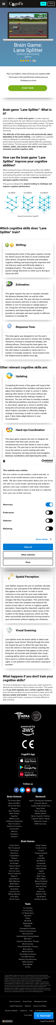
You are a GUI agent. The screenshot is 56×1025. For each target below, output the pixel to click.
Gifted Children (27, 962)
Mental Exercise (27, 951)
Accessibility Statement (43, 1011)
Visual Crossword (14, 873)
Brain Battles (27, 964)
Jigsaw (41, 871)
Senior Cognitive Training (40, 816)
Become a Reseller (11, 1011)
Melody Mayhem (14, 894)
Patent (27, 918)
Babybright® (27, 923)
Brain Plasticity (14, 811)
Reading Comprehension (28, 959)
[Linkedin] (39, 790)
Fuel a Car (41, 873)
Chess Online (14, 845)
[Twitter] (22, 790)
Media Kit (28, 1006)
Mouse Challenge (41, 881)
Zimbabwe (8, 1021)
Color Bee (41, 858)
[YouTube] (28, 790)
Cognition (14, 816)
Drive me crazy (14, 871)
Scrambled (14, 889)
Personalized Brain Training (28, 946)
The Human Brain (14, 801)
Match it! (14, 876)
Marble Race (14, 884)
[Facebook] (16, 790)
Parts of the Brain (14, 806)
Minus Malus (41, 879)
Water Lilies (41, 891)
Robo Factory (14, 861)
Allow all (28, 547)
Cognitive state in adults (40, 819)
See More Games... (41, 899)
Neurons (14, 808)
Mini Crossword (14, 848)
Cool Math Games (27, 957)
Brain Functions (14, 824)
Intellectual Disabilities (14, 821)
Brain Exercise (28, 934)
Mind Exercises (27, 944)
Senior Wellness (40, 811)
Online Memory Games (28, 954)
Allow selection (28, 554)
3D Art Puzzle (14, 899)
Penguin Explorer (41, 853)
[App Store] (28, 760)
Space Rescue (14, 879)
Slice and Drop (41, 886)
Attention (14, 837)
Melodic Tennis (14, 886)
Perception (14, 834)
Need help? (45, 1016)
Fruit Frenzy (14, 850)
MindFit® (27, 921)
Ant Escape (14, 863)
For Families (27, 908)
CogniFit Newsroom (16, 1006)
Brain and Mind (14, 803)
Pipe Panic (14, 853)
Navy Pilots (40, 808)
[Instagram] (34, 790)
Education (27, 916)
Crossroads (41, 863)
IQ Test (27, 967)
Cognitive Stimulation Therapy (28, 941)
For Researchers (28, 913)
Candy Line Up (41, 848)
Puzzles (41, 850)
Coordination (14, 829)
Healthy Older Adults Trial (40, 806)
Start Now (28, 88)
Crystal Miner (14, 856)
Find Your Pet (14, 891)
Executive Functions (14, 826)
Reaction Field (41, 894)
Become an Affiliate (40, 1006)
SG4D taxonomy (40, 824)
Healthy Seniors (40, 813)
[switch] (49, 513)
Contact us (23, 1011)
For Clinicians (28, 911)
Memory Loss (14, 819)
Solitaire (14, 858)
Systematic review (40, 821)
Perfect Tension (41, 884)
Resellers (27, 926)
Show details (42, 539)
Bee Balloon (41, 861)
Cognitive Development (27, 931)
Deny (28, 562)
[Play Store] (28, 767)
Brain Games (27, 949)
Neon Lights (14, 868)
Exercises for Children (28, 928)
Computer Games (40, 803)
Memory (14, 831)
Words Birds (41, 897)
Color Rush (14, 897)
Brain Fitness (14, 813)
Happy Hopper (41, 845)
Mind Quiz (27, 939)
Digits (41, 856)
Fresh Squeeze (41, 868)
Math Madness (14, 881)
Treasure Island (14, 866)
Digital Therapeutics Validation (40, 801)
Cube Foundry (41, 866)
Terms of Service (14, 1001)
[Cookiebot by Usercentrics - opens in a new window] (41, 461)
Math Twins (41, 876)
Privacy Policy (27, 1001)
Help (31, 1011)
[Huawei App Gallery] (28, 774)
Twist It (41, 889)
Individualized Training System (27, 936)
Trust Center (28, 1015)
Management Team (40, 1001)
